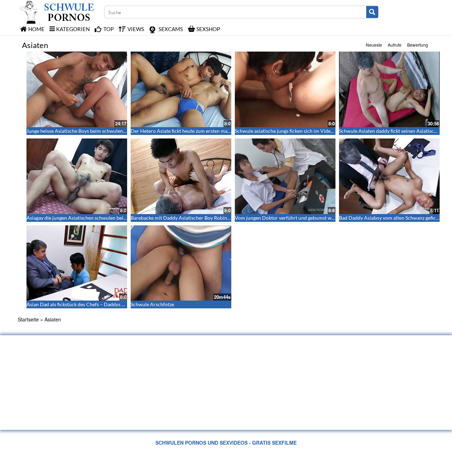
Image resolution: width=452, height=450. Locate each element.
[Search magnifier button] (372, 12)
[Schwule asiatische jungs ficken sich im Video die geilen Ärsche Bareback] (285, 89)
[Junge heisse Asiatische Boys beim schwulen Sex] (76, 89)
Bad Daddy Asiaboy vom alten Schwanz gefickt (389, 218)
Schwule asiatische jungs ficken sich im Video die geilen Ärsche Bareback (314, 131)
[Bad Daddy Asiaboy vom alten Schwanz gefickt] (389, 176)
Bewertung (417, 45)
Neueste (374, 45)
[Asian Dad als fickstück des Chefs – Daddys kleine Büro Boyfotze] (76, 263)
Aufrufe (395, 45)
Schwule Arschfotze (152, 304)
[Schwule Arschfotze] (181, 263)
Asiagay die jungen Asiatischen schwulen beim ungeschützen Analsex (101, 218)
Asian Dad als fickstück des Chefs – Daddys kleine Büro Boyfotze (96, 304)
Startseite (28, 319)
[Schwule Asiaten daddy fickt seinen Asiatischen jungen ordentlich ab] (389, 89)
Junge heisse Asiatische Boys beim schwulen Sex (78, 131)
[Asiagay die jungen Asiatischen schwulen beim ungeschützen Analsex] (76, 176)
